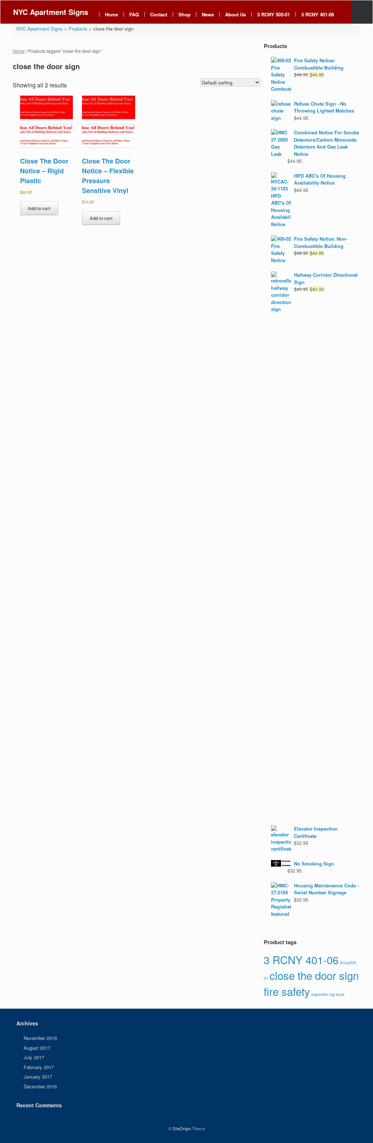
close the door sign (314, 975)
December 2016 (40, 1086)
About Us (235, 14)
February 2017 (39, 1067)
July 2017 (34, 1057)
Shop (184, 14)
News (208, 14)
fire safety (287, 991)
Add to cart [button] (39, 208)
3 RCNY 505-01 (273, 14)
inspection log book (327, 994)
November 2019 (40, 1037)
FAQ (134, 14)
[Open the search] (362, 12)
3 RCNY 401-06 (317, 14)
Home (111, 14)
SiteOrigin (181, 1128)
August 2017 (37, 1047)
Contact (158, 14)
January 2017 (38, 1076)
